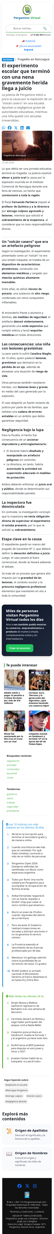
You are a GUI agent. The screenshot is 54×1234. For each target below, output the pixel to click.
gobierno (12, 794)
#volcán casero (34, 1096)
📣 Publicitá (28, 41)
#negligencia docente (16, 1101)
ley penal (12, 773)
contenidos (13, 769)
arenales (11, 765)
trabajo (11, 802)
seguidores (13, 761)
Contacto (39, 1211)
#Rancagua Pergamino (17, 1090)
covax (10, 777)
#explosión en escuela (16, 1084)
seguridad (12, 806)
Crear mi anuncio (19, 648)
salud (10, 798)
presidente (13, 810)
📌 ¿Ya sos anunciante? (29, 47)
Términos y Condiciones (21, 1211)
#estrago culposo (14, 1096)
